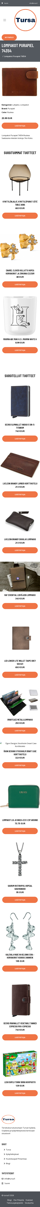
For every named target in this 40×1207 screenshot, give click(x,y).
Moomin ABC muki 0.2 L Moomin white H (20, 339)
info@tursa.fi (33, 3)
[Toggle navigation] (5, 20)
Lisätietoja (20, 126)
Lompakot (24, 105)
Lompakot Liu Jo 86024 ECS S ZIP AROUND (20, 820)
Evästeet (29, 1200)
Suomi (6, 3)
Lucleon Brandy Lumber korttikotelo (20, 483)
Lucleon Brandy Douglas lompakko (20, 539)
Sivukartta (29, 1203)
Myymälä (9, 37)
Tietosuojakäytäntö (15, 1203)
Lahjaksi (15, 105)
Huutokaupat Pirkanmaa (16, 1159)
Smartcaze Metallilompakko (20, 719)
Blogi (8, 1163)
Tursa (8, 1149)
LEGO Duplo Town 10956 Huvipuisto (20, 1082)
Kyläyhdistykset (12, 1154)
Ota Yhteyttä (18, 1200)
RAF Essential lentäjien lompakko (20, 595)
